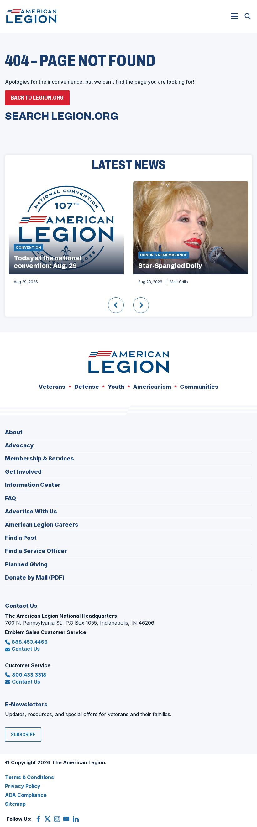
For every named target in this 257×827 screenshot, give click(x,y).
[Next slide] (141, 305)
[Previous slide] (116, 305)
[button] (234, 16)
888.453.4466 (30, 642)
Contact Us (26, 649)
